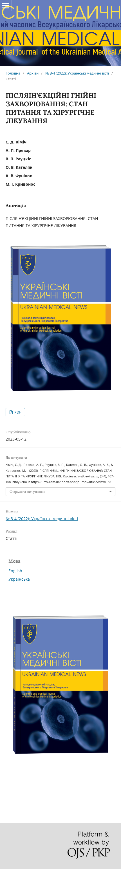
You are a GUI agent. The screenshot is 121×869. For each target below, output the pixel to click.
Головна (13, 73)
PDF (17, 412)
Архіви (33, 73)
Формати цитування (27, 491)
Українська (19, 579)
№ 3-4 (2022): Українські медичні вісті (77, 73)
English (15, 570)
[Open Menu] (5, 5)
